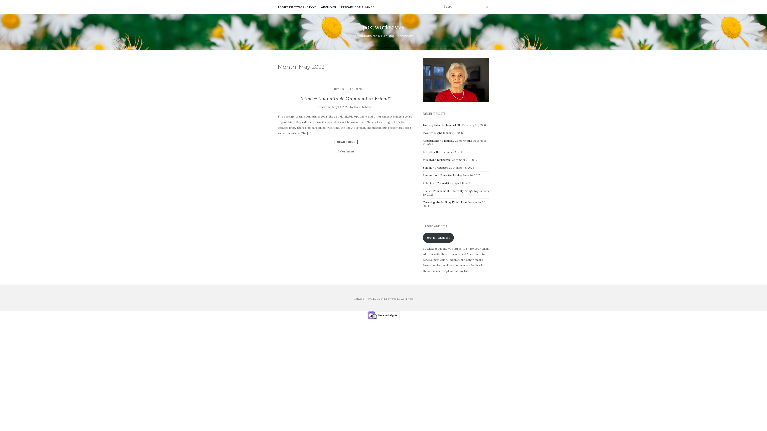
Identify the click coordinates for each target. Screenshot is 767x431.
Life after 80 (431, 152)
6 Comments (346, 151)
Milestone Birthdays (436, 160)
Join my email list (438, 237)
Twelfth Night (432, 133)
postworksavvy (383, 27)
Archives (328, 7)
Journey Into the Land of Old (442, 125)
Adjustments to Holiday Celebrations (447, 140)
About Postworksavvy (297, 7)
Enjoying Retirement (346, 88)
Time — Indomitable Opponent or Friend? (346, 98)
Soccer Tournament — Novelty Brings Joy (450, 191)
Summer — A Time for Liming (442, 175)
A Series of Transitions (438, 183)
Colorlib (381, 298)
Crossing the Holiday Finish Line (445, 202)
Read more (346, 141)
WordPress (407, 298)
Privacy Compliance (357, 7)
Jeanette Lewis (363, 107)
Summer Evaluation (435, 167)
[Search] (486, 7)
